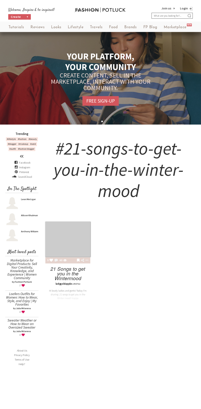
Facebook (24, 162)
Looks (56, 27)
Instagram (24, 167)
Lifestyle (75, 27)
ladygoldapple (64, 283)
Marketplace (175, 27)
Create (19, 17)
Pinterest (24, 172)
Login (184, 8)
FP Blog (150, 27)
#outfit (12, 148)
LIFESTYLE (76, 284)
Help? (22, 364)
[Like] (51, 260)
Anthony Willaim (29, 231)
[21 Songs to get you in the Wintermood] (67, 239)
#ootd (33, 143)
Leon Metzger (28, 199)
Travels (96, 27)
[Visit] (65, 260)
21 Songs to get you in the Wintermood (67, 273)
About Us (22, 350)
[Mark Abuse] (86, 260)
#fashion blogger (26, 148)
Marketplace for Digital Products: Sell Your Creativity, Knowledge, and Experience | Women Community (22, 269)
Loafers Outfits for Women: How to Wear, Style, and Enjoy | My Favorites (22, 299)
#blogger (12, 143)
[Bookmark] (78, 260)
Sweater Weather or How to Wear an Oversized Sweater (22, 324)
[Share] (82, 260)
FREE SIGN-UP (100, 101)
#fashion (22, 139)
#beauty (33, 139)
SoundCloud (24, 177)
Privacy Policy (22, 355)
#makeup (23, 143)
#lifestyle (11, 139)
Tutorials (16, 27)
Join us (166, 8)
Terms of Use (22, 359)
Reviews (37, 27)
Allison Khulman (29, 215)
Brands (130, 27)
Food (113, 27)
